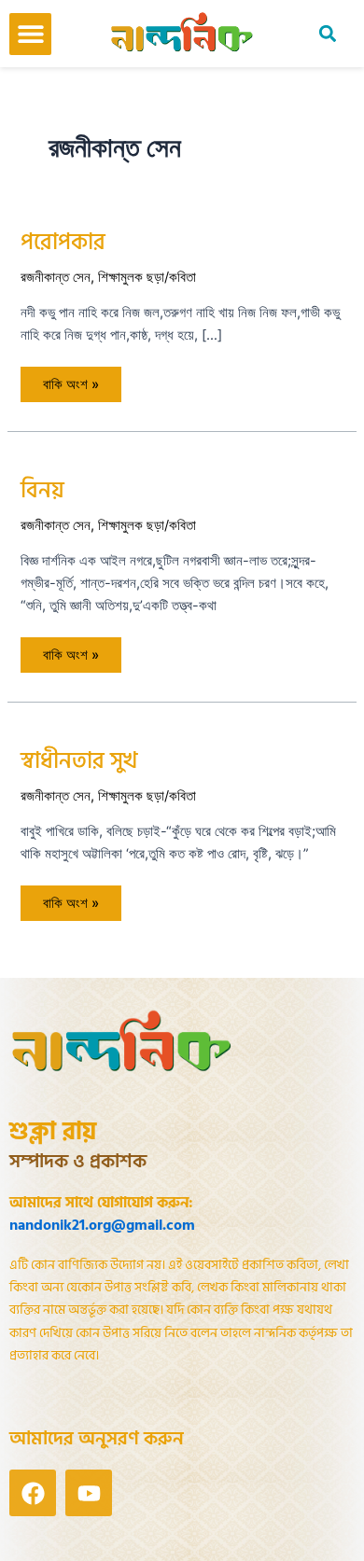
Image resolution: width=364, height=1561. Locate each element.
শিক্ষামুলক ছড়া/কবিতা (147, 277)
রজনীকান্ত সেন (56, 277)
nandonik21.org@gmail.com (102, 1225)
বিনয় (42, 491)
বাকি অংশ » (70, 380)
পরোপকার (63, 242)
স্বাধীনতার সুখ (79, 761)
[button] (30, 34)
